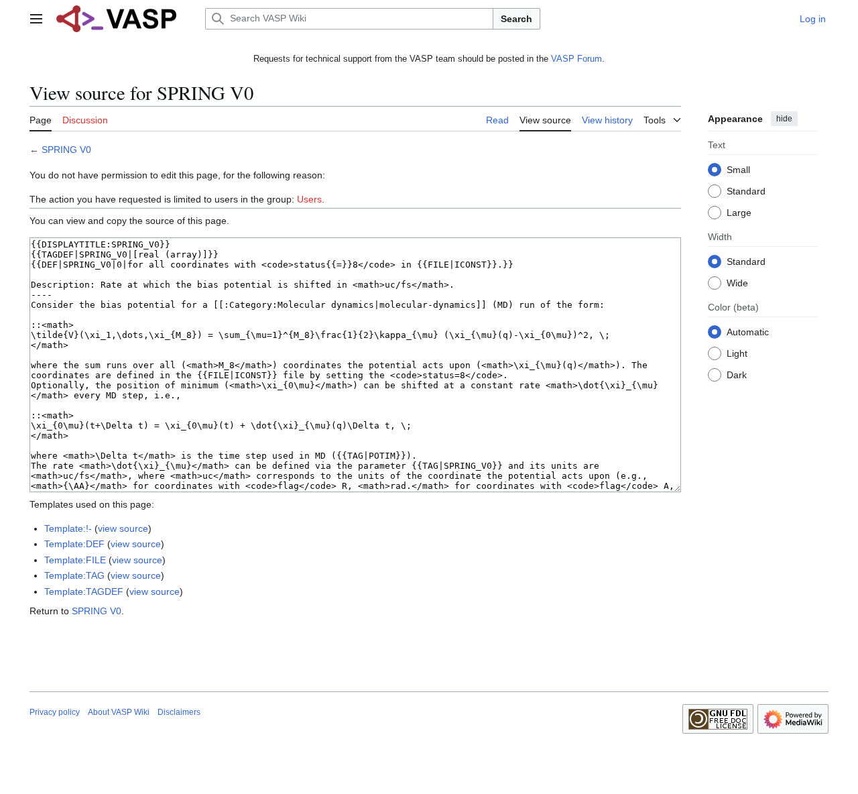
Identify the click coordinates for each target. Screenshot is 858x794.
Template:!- (68, 528)
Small (738, 169)
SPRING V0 (66, 149)
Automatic (748, 331)
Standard (746, 190)
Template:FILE (75, 560)
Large (739, 212)
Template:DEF (74, 543)
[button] (36, 19)
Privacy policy (54, 712)
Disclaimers (179, 712)
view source (123, 528)
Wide (737, 282)
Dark (737, 374)
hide (784, 118)
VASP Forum (576, 59)
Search (516, 18)
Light (737, 352)
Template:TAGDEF (83, 591)
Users (309, 199)
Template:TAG (74, 575)
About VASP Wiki (118, 712)
